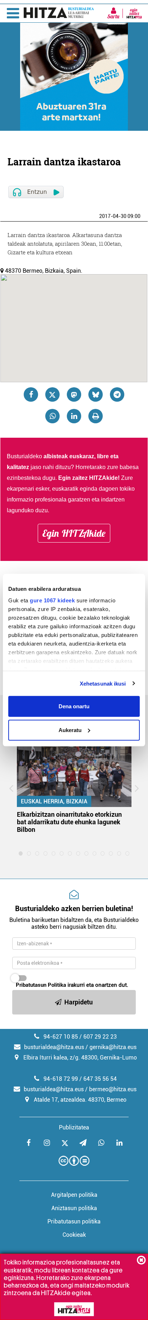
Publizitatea (74, 1127)
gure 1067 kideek (52, 600)
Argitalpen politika (74, 1194)
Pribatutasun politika (74, 1221)
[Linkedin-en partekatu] (74, 416)
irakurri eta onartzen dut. (72, 985)
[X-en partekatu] (52, 394)
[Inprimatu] (95, 416)
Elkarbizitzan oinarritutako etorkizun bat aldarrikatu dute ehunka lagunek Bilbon (69, 822)
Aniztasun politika (74, 1208)
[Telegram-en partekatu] (117, 394)
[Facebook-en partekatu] (31, 394)
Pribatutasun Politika (41, 985)
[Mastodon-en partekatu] (74, 394)
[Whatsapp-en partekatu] (52, 416)
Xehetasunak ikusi (103, 683)
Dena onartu (74, 706)
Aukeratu (70, 730)
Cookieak (74, 1234)
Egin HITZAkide (74, 533)
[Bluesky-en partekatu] (95, 394)
